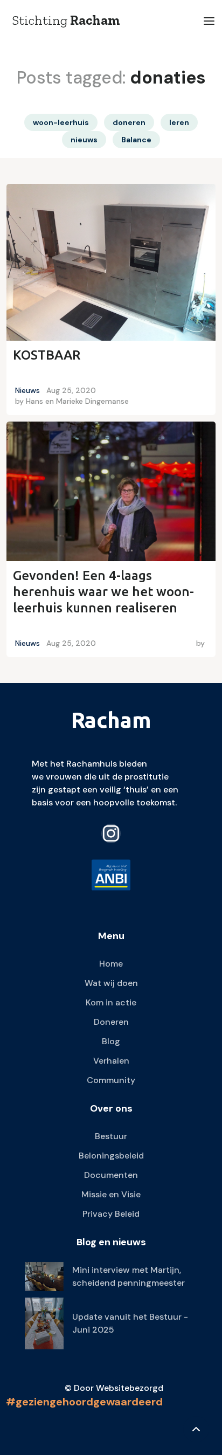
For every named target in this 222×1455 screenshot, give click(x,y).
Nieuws (27, 390)
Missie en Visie (111, 1194)
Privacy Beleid (111, 1213)
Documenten (111, 1175)
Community (111, 1080)
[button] (209, 21)
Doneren (111, 1022)
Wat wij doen (111, 983)
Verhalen (111, 1060)
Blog (111, 1041)
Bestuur (111, 1136)
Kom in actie (111, 1002)
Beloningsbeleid (111, 1155)
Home (111, 963)
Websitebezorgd (129, 1388)
